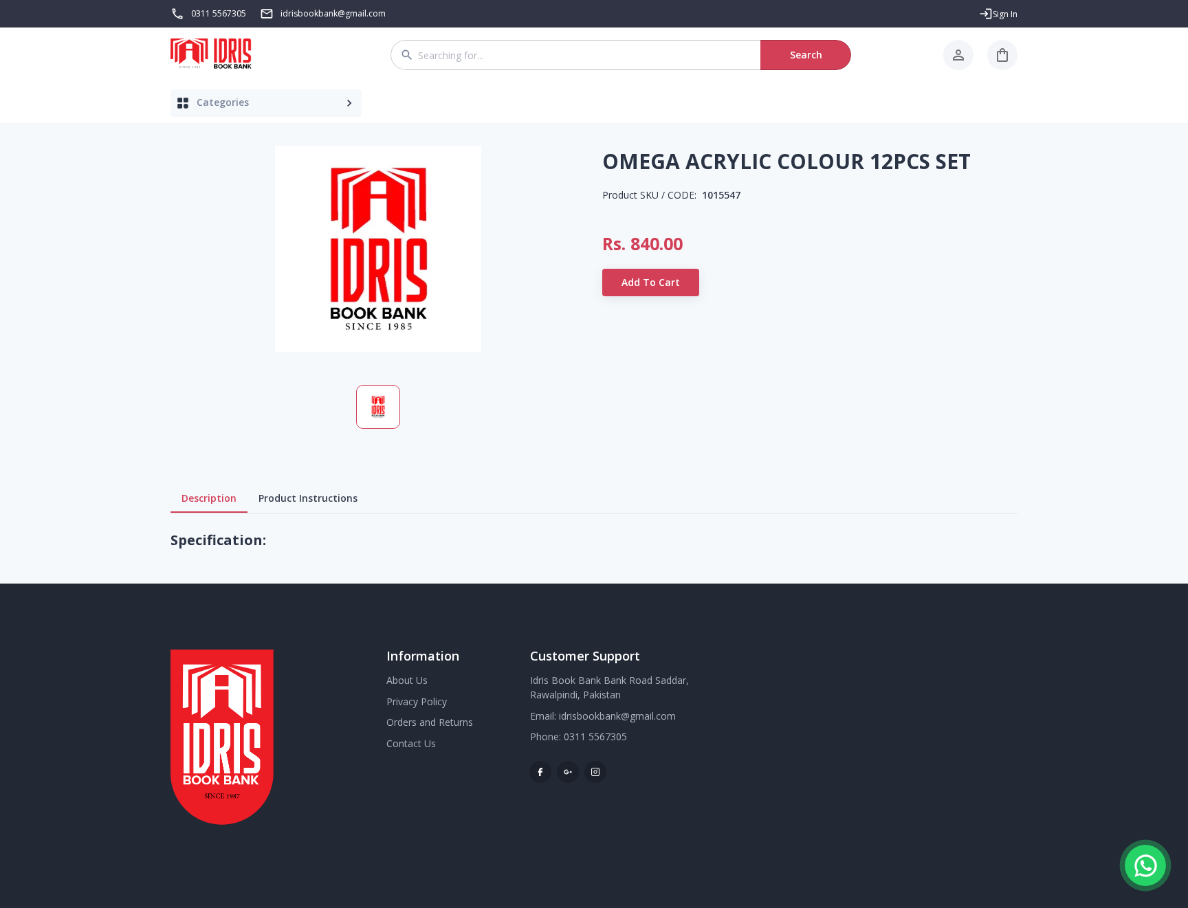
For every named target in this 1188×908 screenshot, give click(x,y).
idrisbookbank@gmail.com (617, 715)
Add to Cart (651, 282)
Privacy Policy (416, 701)
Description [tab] (209, 498)
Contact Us (411, 743)
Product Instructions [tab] (308, 498)
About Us (407, 680)
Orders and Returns (429, 722)
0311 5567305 (218, 13)
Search (806, 54)
